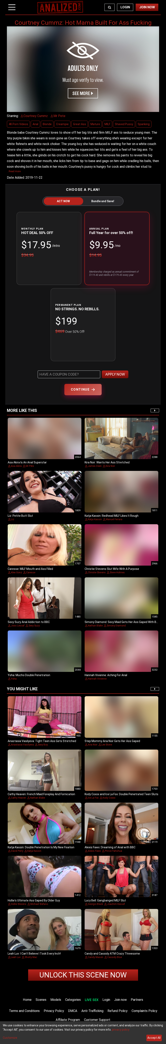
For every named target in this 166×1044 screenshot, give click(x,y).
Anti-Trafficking (92, 1011)
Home (27, 1000)
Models (55, 1000)
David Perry (17, 851)
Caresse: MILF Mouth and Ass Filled (30, 568)
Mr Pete (30, 466)
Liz (12, 519)
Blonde (47, 124)
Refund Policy (117, 1011)
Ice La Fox (93, 797)
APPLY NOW (115, 374)
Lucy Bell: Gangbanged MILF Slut (105, 900)
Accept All (154, 1037)
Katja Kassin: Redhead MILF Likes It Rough (111, 515)
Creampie (62, 124)
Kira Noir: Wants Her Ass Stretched (107, 462)
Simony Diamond (116, 625)
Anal (35, 124)
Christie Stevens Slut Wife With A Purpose (112, 568)
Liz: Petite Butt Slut (20, 515)
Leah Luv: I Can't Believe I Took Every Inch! (34, 953)
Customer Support (97, 1020)
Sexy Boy (43, 744)
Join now (120, 1000)
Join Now (147, 7)
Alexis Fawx (94, 851)
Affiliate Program (68, 1020)
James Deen (95, 466)
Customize (10, 1037)
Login (125, 7)
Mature (95, 124)
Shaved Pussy (124, 124)
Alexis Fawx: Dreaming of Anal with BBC (110, 847)
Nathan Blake (95, 625)
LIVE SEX (91, 1000)
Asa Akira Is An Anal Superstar (27, 462)
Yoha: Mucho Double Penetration (29, 675)
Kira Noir (110, 466)
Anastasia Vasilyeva (22, 744)
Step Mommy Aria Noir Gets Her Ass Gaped (112, 741)
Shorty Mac (31, 957)
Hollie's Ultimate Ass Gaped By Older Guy (34, 900)
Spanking (144, 124)
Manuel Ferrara (114, 519)
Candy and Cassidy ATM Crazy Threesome (112, 953)
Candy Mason (95, 957)
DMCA (72, 1011)
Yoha (14, 678)
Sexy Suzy (34, 625)
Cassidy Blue (114, 957)
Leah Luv (16, 957)
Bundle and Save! (102, 201)
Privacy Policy (54, 1011)
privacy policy (120, 1029)
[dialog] (83, 1032)
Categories (73, 1000)
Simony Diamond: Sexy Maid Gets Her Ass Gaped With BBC (122, 622)
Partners (137, 1000)
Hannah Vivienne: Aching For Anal (106, 675)
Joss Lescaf (17, 625)
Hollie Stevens (18, 904)
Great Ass (79, 124)
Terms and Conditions (24, 1011)
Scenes (41, 1000)
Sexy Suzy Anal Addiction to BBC (29, 622)
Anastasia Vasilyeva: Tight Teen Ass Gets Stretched (42, 741)
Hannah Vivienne (97, 678)
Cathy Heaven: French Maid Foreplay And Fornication (41, 794)
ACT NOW (63, 201)
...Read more (14, 171)
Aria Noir (92, 744)
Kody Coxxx (109, 797)
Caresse (30, 572)
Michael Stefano (39, 904)
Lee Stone (106, 744)
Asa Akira (16, 466)
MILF (107, 124)
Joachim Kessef (116, 904)
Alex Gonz (16, 572)
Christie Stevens (97, 572)
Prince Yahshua (113, 851)
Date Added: (16, 177)
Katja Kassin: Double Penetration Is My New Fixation (41, 847)
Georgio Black (95, 904)
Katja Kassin (95, 519)
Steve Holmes (117, 572)
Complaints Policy (144, 1011)
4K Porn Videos (18, 124)
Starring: (13, 116)
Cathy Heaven (18, 797)
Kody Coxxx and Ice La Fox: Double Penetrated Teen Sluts (121, 794)
